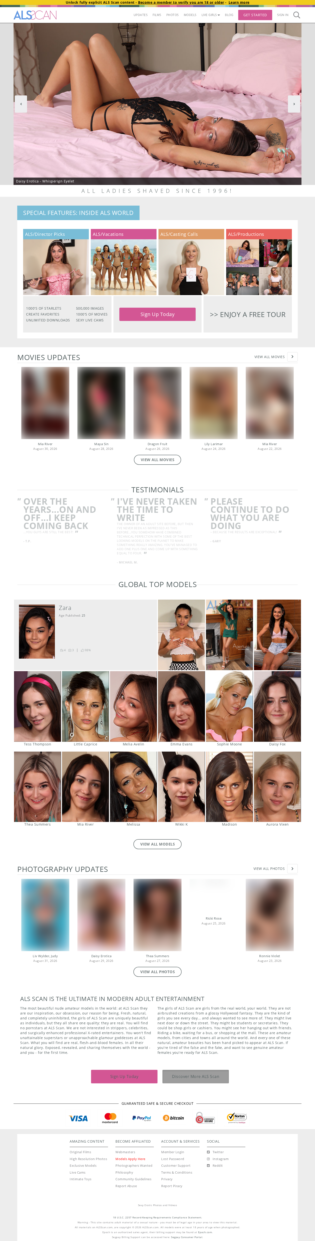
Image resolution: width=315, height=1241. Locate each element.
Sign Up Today (158, 314)
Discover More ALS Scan (195, 1076)
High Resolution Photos (88, 1159)
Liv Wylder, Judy (45, 956)
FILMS (157, 15)
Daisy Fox (277, 706)
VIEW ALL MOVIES (157, 459)
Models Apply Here (130, 1159)
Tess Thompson (37, 706)
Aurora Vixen (277, 787)
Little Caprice (85, 706)
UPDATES (141, 15)
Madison (229, 787)
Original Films (80, 1152)
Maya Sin (101, 444)
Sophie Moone (229, 706)
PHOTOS (172, 15)
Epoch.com (205, 1232)
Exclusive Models (83, 1166)
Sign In (283, 15)
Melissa (133, 787)
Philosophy (124, 1172)
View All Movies (269, 356)
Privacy (167, 1179)
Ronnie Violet (269, 956)
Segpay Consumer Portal (186, 1237)
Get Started (255, 15)
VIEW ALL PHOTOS (157, 971)
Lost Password (172, 1159)
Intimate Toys (81, 1179)
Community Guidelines (133, 1179)
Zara (65, 608)
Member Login (172, 1152)
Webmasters (125, 1152)
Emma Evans (181, 706)
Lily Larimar (214, 444)
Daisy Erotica (101, 956)
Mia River (45, 444)
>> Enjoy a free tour (247, 314)
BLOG (229, 15)
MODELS (190, 15)
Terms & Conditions (176, 1172)
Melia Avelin (133, 706)
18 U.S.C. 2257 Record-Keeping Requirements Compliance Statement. (157, 1217)
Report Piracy (172, 1186)
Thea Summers (37, 787)
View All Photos (269, 868)
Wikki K (181, 787)
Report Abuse (126, 1186)
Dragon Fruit (158, 444)
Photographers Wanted (133, 1166)
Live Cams (78, 1172)
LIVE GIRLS (209, 15)
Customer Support (175, 1166)
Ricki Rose (213, 918)
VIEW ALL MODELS (157, 844)
